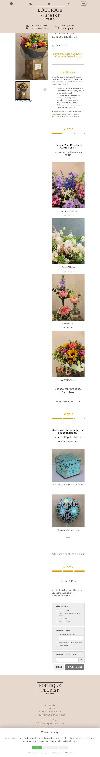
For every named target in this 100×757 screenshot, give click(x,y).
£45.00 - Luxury (64, 618)
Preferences (56, 753)
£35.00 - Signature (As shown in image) (69, 614)
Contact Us (50, 708)
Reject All (63, 747)
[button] (22, 90)
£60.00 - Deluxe (64, 621)
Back (59, 667)
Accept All (37, 747)
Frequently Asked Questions (50, 714)
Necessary (34, 753)
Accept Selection (50, 747)
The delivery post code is (67, 634)
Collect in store (63, 646)
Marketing (68, 753)
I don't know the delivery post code (70, 642)
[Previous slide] (18, 89)
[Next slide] (45, 89)
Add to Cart (75, 667)
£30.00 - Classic (64, 610)
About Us (50, 705)
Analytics (45, 753)
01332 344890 (50, 720)
